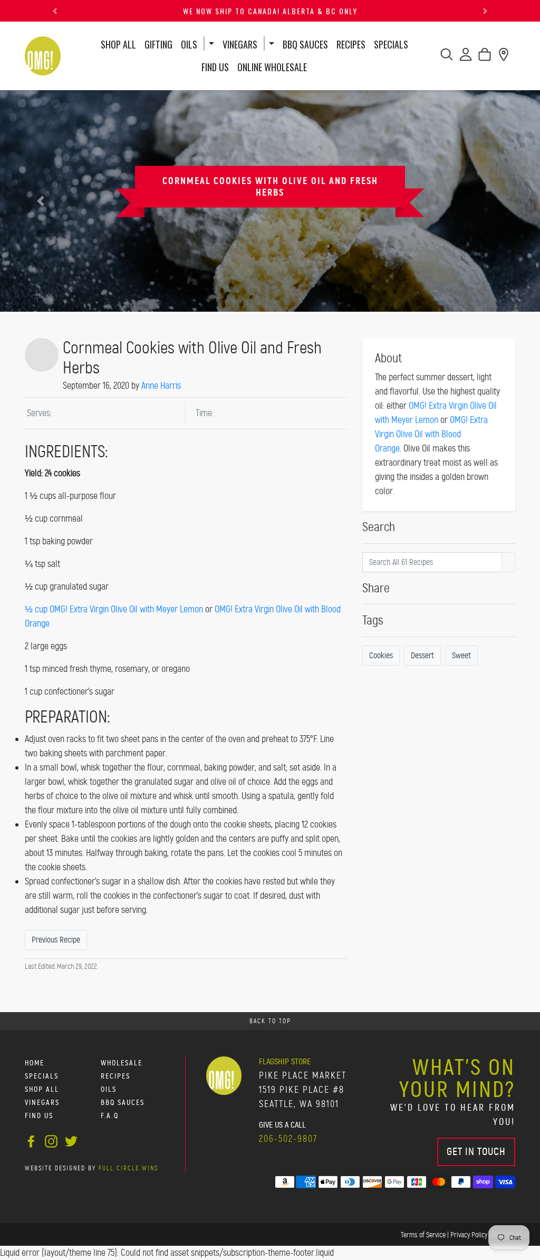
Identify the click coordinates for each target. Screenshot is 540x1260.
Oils (189, 44)
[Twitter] (71, 1140)
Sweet (461, 655)
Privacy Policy (468, 1234)
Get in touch (476, 1151)
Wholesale (121, 1063)
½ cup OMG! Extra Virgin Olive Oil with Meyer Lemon (114, 609)
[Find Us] (503, 57)
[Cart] (484, 57)
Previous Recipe (56, 940)
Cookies (381, 655)
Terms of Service (423, 1234)
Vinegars (240, 44)
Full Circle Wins (128, 1168)
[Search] (446, 57)
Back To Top (270, 1021)
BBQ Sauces (305, 44)
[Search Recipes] (508, 562)
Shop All (118, 44)
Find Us (215, 67)
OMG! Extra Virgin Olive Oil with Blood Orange (431, 434)
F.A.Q (110, 1115)
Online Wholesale (272, 67)
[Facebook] (31, 1140)
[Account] (465, 57)
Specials (391, 44)
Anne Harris (161, 385)
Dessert (422, 655)
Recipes (350, 44)
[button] (55, 10)
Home (34, 1063)
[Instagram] (51, 1140)
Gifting (158, 44)
